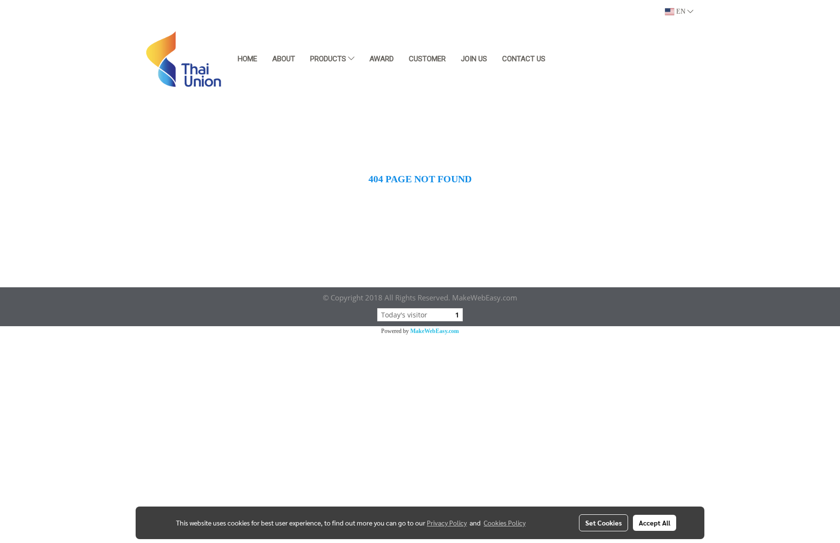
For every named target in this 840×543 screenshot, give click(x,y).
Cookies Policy (504, 522)
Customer (427, 58)
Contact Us (523, 58)
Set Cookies (603, 522)
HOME (247, 58)
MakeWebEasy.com (434, 331)
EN (680, 11)
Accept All (654, 522)
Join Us (474, 58)
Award (381, 58)
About (283, 58)
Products (329, 58)
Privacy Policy (447, 522)
